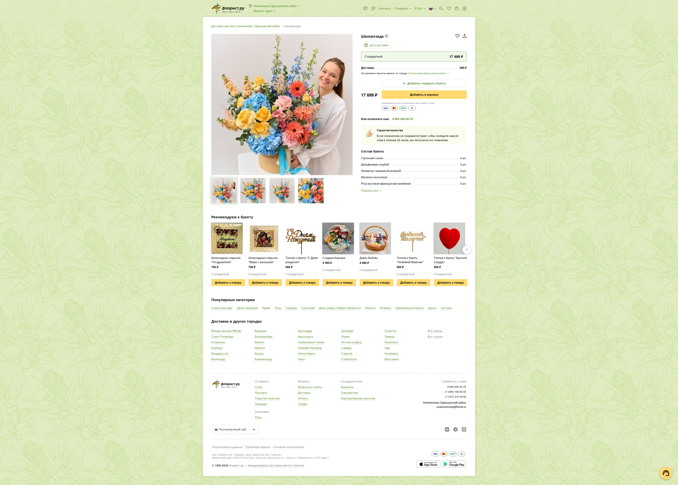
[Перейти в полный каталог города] (228, 8)
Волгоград (218, 359)
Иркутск (260, 348)
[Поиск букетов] (441, 8)
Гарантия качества (267, 398)
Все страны (435, 336)
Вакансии (347, 387)
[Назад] (213, 104)
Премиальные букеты (410, 308)
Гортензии (308, 308)
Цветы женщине (247, 308)
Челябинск (391, 353)
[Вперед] (351, 104)
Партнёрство (349, 393)
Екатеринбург (264, 336)
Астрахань (218, 342)
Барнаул (217, 348)
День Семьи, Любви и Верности (340, 308)
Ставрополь (349, 359)
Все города (435, 331)
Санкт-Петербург (222, 336)
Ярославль (391, 359)
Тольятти (390, 331)
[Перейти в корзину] (456, 8)
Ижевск (259, 342)
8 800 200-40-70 (402, 119)
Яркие (266, 308)
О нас (259, 387)
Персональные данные (227, 447)
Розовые (385, 308)
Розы (278, 308)
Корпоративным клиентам (358, 398)
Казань (259, 353)
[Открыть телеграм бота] (455, 429)
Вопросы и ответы (310, 387)
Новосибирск (306, 353)
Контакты (261, 393)
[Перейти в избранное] (449, 8)
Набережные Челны (311, 342)
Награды (261, 404)
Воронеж (260, 331)
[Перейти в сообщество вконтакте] (447, 429)
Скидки (302, 404)
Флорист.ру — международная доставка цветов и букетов (266, 465)
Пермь (345, 336)
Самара (346, 348)
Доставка (304, 393)
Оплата (303, 398)
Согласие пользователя (288, 447)
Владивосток (219, 353)
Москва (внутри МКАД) (226, 331)
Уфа (387, 348)
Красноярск (305, 336)
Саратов (346, 353)
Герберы (291, 308)
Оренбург (347, 331)
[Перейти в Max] (464, 429)
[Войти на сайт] (464, 8)
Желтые (370, 308)
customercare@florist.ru (451, 407)
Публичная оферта (257, 447)
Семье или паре (222, 308)
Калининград (263, 359)
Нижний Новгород (310, 348)
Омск (301, 359)
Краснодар (305, 331)
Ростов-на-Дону (351, 342)
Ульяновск (391, 342)
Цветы (432, 308)
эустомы (446, 308)
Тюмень (389, 336)
